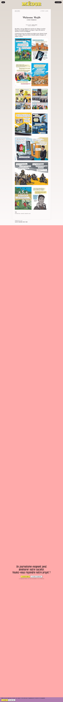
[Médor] (31, 3)
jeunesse (22, 213)
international (17, 213)
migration (27, 213)
